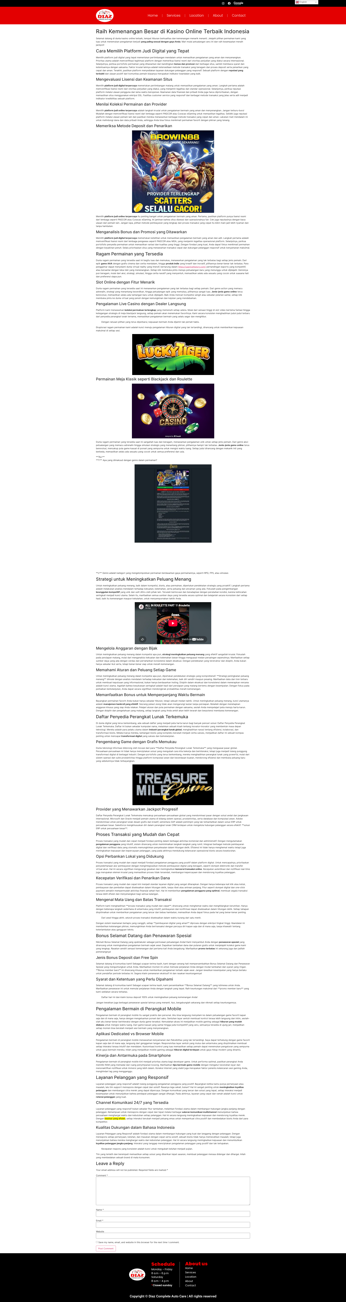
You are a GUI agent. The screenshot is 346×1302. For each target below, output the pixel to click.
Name (100, 1210)
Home (153, 15)
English (303, 2)
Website (100, 1231)
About (218, 15)
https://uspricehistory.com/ (192, 266)
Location (196, 15)
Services (173, 15)
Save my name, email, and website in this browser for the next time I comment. (138, 1242)
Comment (102, 1175)
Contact (239, 15)
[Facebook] (229, 3)
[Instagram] (223, 3)
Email (99, 1220)
